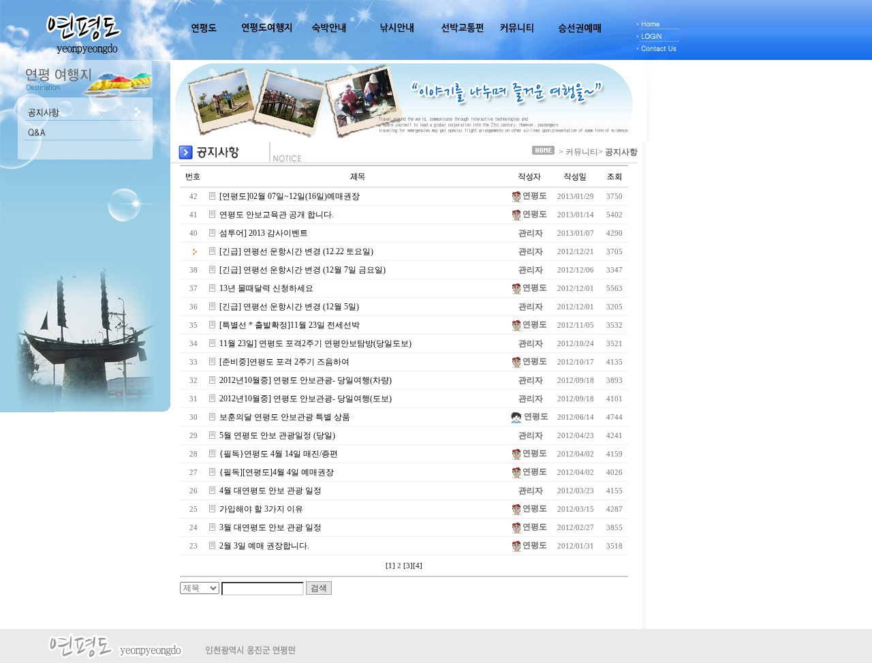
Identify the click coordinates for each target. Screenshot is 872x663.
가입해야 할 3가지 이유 (261, 509)
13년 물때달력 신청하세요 (266, 288)
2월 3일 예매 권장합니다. (264, 546)
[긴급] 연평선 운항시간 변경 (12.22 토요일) (296, 251)
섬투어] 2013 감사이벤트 (263, 233)
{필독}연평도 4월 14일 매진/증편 (278, 454)
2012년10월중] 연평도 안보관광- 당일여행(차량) (305, 380)
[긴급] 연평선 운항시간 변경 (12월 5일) (289, 306)
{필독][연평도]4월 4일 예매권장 (276, 472)
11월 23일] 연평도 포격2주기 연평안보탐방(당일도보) (315, 343)
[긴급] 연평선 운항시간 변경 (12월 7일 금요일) (302, 270)
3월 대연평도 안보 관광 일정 (270, 527)
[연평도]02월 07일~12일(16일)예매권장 (289, 196)
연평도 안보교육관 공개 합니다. (276, 214)
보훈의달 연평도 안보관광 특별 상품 (284, 417)
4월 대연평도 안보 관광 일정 (270, 490)
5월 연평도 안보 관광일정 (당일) (277, 435)
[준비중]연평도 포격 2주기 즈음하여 (284, 362)
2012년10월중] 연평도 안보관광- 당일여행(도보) (305, 398)
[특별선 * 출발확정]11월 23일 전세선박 (289, 325)
